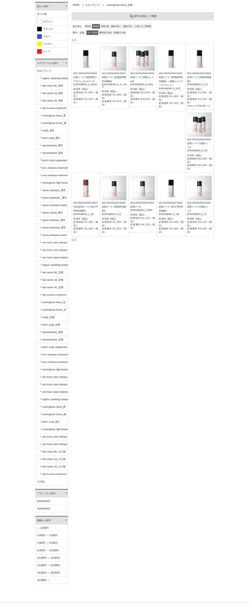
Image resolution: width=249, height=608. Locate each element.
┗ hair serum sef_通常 (51, 93)
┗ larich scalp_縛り (49, 421)
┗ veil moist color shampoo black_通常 (53, 243)
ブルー (46, 36)
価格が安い (116, 26)
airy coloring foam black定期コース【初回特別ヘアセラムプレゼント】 (85, 77)
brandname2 (43, 508)
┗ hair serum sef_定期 (51, 279)
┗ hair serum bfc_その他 (52, 451)
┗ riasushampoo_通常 (51, 145)
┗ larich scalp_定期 (49, 324)
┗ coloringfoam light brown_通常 (53, 184)
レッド (46, 51)
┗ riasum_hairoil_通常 (51, 212)
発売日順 (105, 26)
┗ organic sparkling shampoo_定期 (53, 266)
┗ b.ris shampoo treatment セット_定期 (53, 355)
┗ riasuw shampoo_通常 (52, 220)
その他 (40, 481)
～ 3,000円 (42, 528)
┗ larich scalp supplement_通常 (53, 161)
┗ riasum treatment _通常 (53, 197)
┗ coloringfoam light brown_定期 (53, 370)
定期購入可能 (119, 33)
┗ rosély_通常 (47, 130)
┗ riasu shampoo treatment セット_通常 (53, 176)
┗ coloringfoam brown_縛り (52, 415)
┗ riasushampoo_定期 (51, 332)
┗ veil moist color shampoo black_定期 (53, 378)
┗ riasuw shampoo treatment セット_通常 (53, 236)
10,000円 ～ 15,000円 (48, 557)
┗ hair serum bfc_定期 (51, 272)
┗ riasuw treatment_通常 (52, 227)
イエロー (47, 43)
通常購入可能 (105, 33)
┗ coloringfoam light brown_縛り (53, 430)
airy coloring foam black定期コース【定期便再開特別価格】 (114, 77)
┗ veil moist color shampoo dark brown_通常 (53, 251)
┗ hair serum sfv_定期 (51, 287)
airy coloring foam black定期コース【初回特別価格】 (199, 77)
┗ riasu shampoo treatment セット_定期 (53, 363)
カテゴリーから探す (47, 63)
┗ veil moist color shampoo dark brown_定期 (53, 385)
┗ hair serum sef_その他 (52, 459)
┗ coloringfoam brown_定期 (52, 311)
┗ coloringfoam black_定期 (52, 303)
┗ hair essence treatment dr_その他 (52, 475)
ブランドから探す (46, 493)
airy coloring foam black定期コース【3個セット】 (199, 143)
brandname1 (43, 501)
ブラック (47, 29)
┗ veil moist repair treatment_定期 (53, 393)
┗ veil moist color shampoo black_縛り (53, 438)
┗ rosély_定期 (47, 317)
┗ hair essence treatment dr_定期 (52, 296)
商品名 (88, 26)
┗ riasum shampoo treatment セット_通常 (53, 206)
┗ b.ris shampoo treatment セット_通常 (53, 169)
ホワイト (47, 21)
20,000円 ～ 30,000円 (48, 572)
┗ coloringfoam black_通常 (52, 116)
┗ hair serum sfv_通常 (51, 100)
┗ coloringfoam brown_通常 (52, 124)
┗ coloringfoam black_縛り (52, 408)
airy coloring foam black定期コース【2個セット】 (199, 206)
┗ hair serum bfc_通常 (51, 85)
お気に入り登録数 (143, 26)
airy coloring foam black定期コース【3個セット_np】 (142, 77)
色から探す (43, 6)
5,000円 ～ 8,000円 (47, 543)
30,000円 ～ (43, 580)
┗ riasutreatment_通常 (51, 153)
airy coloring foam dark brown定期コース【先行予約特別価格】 (85, 206)
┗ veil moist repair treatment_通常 (53, 258)
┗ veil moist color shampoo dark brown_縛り (53, 445)
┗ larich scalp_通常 (49, 138)
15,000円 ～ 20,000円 (48, 565)
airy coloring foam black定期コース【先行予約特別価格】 (171, 206)
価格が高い (128, 26)
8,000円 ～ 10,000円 (48, 550)
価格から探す (44, 520)
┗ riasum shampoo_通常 (52, 190)
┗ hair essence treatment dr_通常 (52, 109)
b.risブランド (44, 70)
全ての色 (42, 14)
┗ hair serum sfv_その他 (52, 466)
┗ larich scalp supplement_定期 (53, 348)
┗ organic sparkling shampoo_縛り (53, 400)
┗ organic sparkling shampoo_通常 (53, 79)
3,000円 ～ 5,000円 (47, 535)
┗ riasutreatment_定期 (51, 339)
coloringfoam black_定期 (119, 5)
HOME (76, 5)
